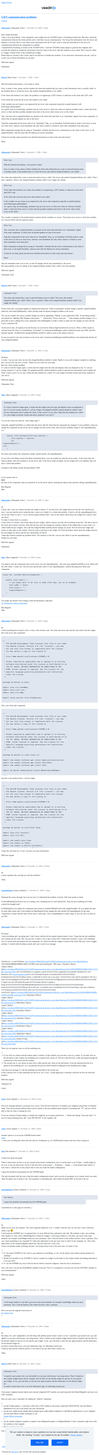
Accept (60, 1443)
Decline (39, 1443)
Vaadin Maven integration (13, 1416)
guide (3, 1138)
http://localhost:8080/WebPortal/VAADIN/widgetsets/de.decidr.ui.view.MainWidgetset (56, 961)
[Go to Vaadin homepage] (49, 8)
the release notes (7, 1313)
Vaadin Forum (6, 2)
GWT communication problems (19, 16)
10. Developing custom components (14, 603)
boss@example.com (20, 974)
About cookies (76, 1435)
